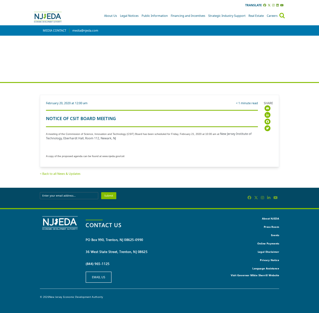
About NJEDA (270, 218)
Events (275, 235)
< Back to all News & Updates (60, 174)
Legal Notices (129, 16)
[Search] (282, 15)
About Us (110, 16)
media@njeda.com (85, 30)
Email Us (98, 277)
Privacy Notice (269, 260)
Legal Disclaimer (268, 252)
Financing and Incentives (188, 16)
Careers (272, 16)
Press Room (271, 227)
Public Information (155, 16)
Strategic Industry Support (227, 16)
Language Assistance (265, 268)
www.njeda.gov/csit (113, 156)
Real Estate (256, 16)
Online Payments (268, 243)
